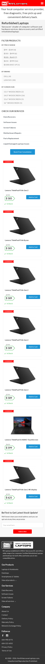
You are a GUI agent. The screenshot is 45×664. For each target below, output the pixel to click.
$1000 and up (12, 65)
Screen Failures (9, 128)
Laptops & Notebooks (10, 569)
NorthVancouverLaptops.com (28, 658)
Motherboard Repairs (12, 133)
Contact (5, 615)
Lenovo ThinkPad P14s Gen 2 (16, 190)
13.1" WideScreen (14, 92)
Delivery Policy (7, 618)
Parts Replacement (11, 138)
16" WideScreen (13, 103)
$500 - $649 (10, 57)
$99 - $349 (10, 50)
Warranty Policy (8, 622)
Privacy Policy (7, 647)
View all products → (9, 580)
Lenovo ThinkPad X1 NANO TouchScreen (21, 440)
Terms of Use (7, 651)
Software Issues (10, 122)
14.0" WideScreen (14, 95)
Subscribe (22, 531)
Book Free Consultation (22, 152)
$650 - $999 (11, 61)
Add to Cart (33, 197)
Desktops (5, 573)
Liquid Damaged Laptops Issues (16, 144)
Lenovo (10, 80)
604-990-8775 (7, 640)
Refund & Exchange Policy (11, 626)
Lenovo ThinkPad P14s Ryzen (17, 240)
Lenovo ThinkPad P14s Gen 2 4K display (21, 489)
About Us (5, 611)
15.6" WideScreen (14, 99)
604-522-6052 (7, 643)
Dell (7, 76)
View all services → (9, 601)
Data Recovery (9, 117)
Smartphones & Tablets (10, 576)
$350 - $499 (10, 53)
